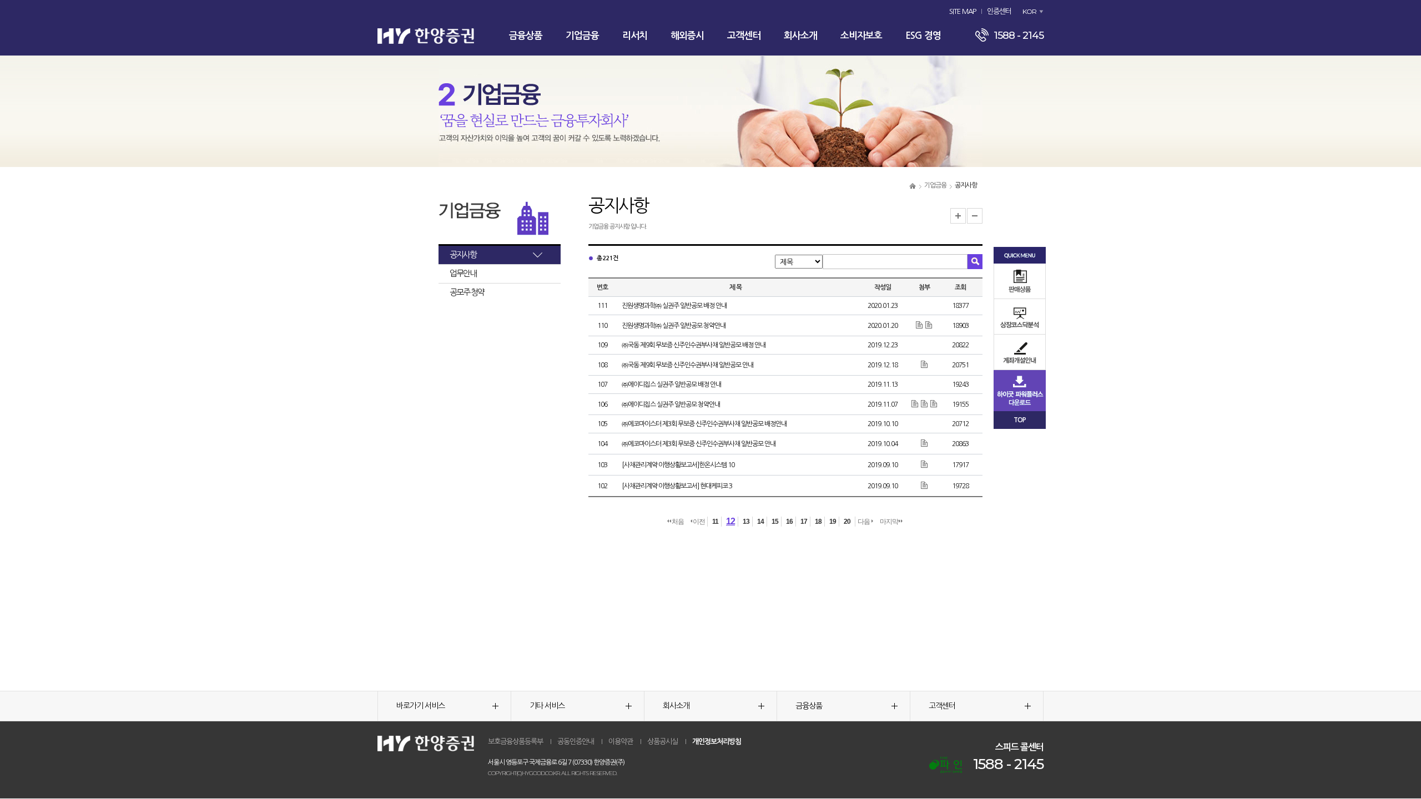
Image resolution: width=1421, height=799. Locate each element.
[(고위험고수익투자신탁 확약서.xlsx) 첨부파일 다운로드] (920, 325)
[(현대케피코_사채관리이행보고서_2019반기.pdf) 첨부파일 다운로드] (924, 485)
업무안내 (463, 273)
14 (760, 521)
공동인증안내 (575, 741)
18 (818, 521)
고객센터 (743, 36)
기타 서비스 (547, 706)
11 (715, 521)
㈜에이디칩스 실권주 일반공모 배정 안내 (671, 384)
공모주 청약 (467, 292)
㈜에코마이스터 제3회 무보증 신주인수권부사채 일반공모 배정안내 (704, 424)
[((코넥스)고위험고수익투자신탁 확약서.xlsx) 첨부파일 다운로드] (925, 404)
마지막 (889, 521)
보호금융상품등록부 (515, 741)
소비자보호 (861, 36)
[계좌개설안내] (1019, 352)
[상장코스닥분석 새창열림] (1019, 316)
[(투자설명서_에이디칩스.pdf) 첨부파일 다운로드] (915, 404)
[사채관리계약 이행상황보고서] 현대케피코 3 (677, 486)
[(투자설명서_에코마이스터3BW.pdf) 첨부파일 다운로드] (924, 443)
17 (803, 521)
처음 (678, 521)
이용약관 (620, 741)
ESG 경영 (923, 36)
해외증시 (687, 36)
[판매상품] (1019, 281)
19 (832, 521)
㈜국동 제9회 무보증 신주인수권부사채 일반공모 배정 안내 (693, 345)
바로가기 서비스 (420, 706)
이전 (699, 521)
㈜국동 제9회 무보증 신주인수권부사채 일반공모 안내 (687, 365)
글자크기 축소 (974, 216)
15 (775, 521)
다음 (864, 521)
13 (746, 521)
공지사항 (463, 254)
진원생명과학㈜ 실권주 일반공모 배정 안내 (674, 305)
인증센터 (999, 11)
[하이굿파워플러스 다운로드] (1020, 390)
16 (789, 521)
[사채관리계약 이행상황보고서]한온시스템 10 (678, 465)
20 (847, 521)
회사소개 (800, 36)
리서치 (634, 36)
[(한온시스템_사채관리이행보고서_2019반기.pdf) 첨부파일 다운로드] (924, 464)
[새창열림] (945, 765)
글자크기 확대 (958, 216)
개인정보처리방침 (716, 741)
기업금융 (582, 36)
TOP (1020, 420)
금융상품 (525, 36)
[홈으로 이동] (912, 185)
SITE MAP (962, 11)
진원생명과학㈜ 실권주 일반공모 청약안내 (673, 325)
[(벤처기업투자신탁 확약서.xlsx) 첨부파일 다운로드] (934, 404)
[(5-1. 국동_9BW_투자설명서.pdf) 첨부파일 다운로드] (924, 364)
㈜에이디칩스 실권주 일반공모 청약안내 (671, 404)
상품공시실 (662, 741)
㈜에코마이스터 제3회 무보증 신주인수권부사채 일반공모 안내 (698, 444)
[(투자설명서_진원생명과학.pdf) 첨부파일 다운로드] (929, 325)
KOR (1029, 11)
